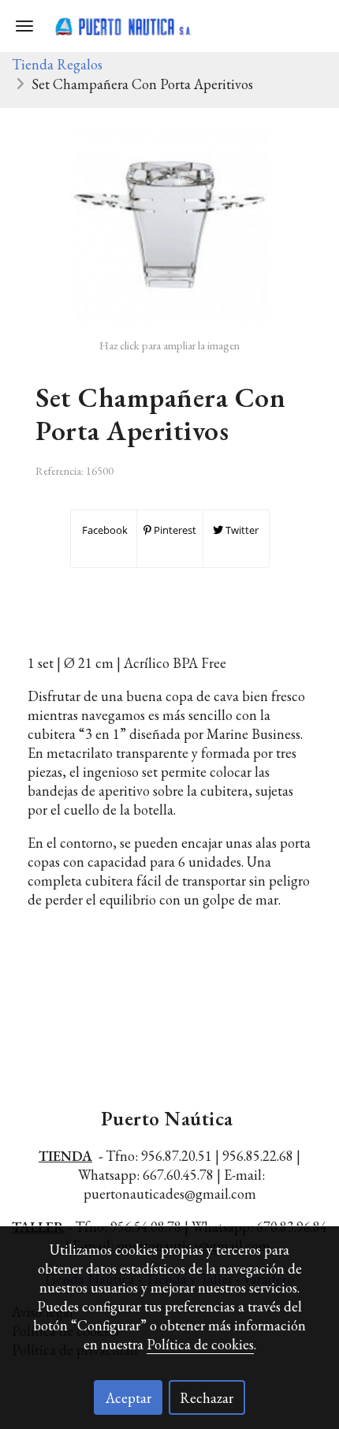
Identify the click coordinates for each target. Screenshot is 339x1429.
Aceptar (128, 1398)
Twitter (241, 530)
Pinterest (173, 530)
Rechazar (206, 1398)
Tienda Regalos (57, 64)
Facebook (104, 530)
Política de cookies (200, 1344)
